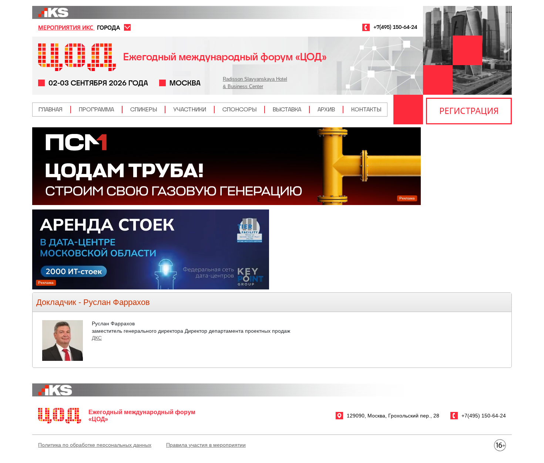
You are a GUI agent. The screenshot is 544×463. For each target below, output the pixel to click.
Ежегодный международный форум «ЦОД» (225, 57)
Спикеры (143, 109)
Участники (189, 109)
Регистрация (469, 111)
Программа (96, 109)
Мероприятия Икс (66, 27)
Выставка (287, 109)
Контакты (366, 109)
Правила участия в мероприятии (206, 445)
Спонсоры (239, 109)
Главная (50, 109)
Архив (326, 109)
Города (108, 27)
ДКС (97, 338)
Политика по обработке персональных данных (94, 445)
